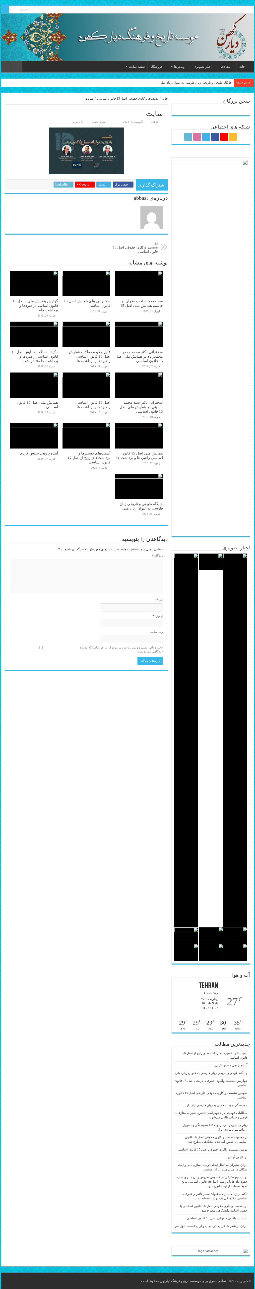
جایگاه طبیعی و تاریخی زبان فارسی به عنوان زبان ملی (195, 82)
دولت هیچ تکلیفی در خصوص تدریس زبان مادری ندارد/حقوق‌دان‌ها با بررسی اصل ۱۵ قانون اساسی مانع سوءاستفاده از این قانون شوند (212, 1181)
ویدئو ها (179, 66)
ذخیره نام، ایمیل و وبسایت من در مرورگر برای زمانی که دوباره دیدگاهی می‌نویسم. (121, 649)
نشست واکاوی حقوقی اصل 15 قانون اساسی (127, 98)
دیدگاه (157, 556)
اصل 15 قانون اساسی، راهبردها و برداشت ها (92, 404)
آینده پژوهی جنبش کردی (39, 453)
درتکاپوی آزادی (237, 1157)
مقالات (225, 66)
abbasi (155, 121)
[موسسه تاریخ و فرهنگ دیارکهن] (127, 37)
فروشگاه (156, 66)
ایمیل (158, 616)
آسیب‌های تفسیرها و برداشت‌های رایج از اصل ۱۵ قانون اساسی (88, 457)
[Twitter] (44, 10)
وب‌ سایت (156, 632)
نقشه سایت (137, 66)
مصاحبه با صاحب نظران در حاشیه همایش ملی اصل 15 (141, 303)
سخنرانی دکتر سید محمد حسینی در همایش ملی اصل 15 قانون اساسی (141, 406)
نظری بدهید (99, 121)
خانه (242, 66)
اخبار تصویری (203, 66)
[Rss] (58, 10)
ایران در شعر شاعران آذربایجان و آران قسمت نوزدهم (211, 1226)
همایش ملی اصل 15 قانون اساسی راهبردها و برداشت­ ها (139, 455)
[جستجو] (5, 9)
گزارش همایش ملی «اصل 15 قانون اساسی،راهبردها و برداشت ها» (35, 305)
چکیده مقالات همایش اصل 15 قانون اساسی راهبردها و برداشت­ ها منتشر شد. (34, 356)
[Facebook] (49, 10)
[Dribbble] (39, 10)
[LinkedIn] (35, 10)
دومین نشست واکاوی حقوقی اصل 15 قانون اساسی (213, 1149)
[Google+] (54, 10)
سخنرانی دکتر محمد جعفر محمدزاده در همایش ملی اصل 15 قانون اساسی (139, 356)
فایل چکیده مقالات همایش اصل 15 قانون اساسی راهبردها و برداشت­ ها (89, 356)
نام (159, 600)
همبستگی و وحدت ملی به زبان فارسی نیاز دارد (216, 1105)
